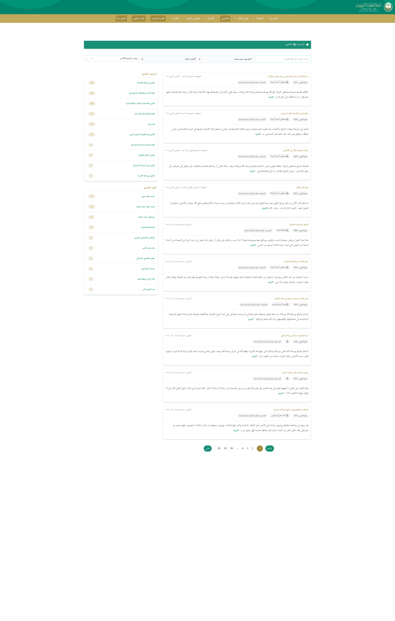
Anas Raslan (281, 230)
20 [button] (219, 448)
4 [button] (242, 448)
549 (91, 196)
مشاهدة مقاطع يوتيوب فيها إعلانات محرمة (291, 409)
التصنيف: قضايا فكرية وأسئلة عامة (252, 82)
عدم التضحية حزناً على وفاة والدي (294, 335)
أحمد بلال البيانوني (278, 415)
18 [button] (231, 448)
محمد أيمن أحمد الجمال (145, 206)
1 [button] (259, 448)
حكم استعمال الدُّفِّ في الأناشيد (295, 150)
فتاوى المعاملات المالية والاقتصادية (140, 103)
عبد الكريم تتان (149, 289)
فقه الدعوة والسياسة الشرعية (143, 145)
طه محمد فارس (148, 248)
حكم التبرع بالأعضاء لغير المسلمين (294, 113)
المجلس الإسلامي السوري (144, 237)
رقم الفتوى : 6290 (300, 119)
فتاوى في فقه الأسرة (146, 176)
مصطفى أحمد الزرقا (278, 82)
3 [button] (247, 448)
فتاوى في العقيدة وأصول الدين (142, 134)
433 (91, 206)
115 (91, 134)
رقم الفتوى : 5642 (300, 341)
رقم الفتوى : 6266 (300, 156)
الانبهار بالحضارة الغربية (298, 224)
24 (91, 217)
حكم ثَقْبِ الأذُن (302, 187)
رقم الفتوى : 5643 (300, 304)
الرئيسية (274, 18)
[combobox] (137, 58)
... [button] (237, 448)
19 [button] (225, 448)
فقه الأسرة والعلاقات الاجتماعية (142, 93)
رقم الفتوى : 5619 (300, 378)
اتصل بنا (121, 18)
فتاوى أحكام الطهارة (146, 155)
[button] (269, 448)
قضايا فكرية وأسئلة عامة (145, 114)
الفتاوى (225, 18)
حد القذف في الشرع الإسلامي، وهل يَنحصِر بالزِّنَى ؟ (287, 76)
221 (91, 114)
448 (91, 83)
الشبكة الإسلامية (148, 227)
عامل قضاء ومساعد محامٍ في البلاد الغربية (291, 298)
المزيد (271, 97)
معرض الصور (193, 18)
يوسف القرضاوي (148, 268)
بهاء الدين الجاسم (279, 304)
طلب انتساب (158, 18)
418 (91, 93)
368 (91, 103)
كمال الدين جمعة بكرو (146, 279)
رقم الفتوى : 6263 (300, 193)
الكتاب (175, 18)
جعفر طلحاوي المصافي (145, 258)
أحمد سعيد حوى (148, 196)
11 (91, 227)
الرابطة (259, 18)
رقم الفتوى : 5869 (300, 230)
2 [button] (252, 448)
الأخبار (210, 18)
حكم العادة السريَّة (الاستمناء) (296, 261)
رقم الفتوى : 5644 (300, 267)
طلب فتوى (138, 18)
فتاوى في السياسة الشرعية (144, 165)
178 (91, 124)
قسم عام (151, 124)
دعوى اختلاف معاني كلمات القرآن (295, 372)
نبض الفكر (243, 18)
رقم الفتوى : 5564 (300, 415)
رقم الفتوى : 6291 (300, 82)
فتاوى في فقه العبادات (146, 83)
